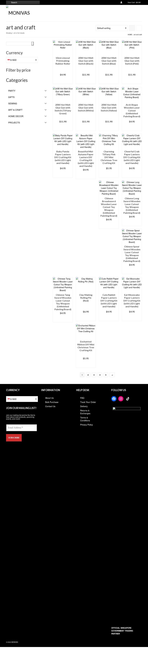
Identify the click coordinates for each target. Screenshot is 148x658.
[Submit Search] (8, 2)
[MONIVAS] (27, 12)
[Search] (32, 43)
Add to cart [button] (62, 80)
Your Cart (133, 2)
